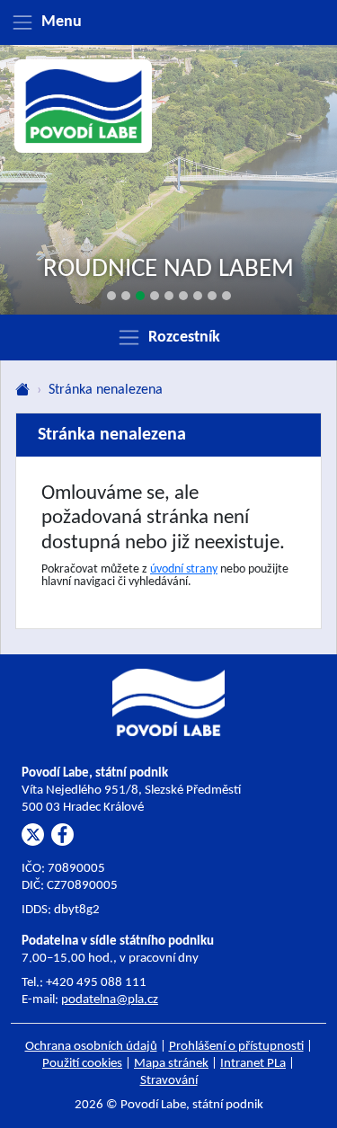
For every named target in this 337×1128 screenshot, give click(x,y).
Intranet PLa (253, 1063)
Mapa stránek (171, 1063)
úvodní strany (183, 569)
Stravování (169, 1081)
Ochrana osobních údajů (91, 1046)
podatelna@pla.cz (109, 1000)
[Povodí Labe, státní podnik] (83, 106)
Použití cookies (82, 1063)
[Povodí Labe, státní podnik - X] (33, 834)
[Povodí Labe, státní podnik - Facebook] (62, 834)
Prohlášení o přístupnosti (236, 1046)
